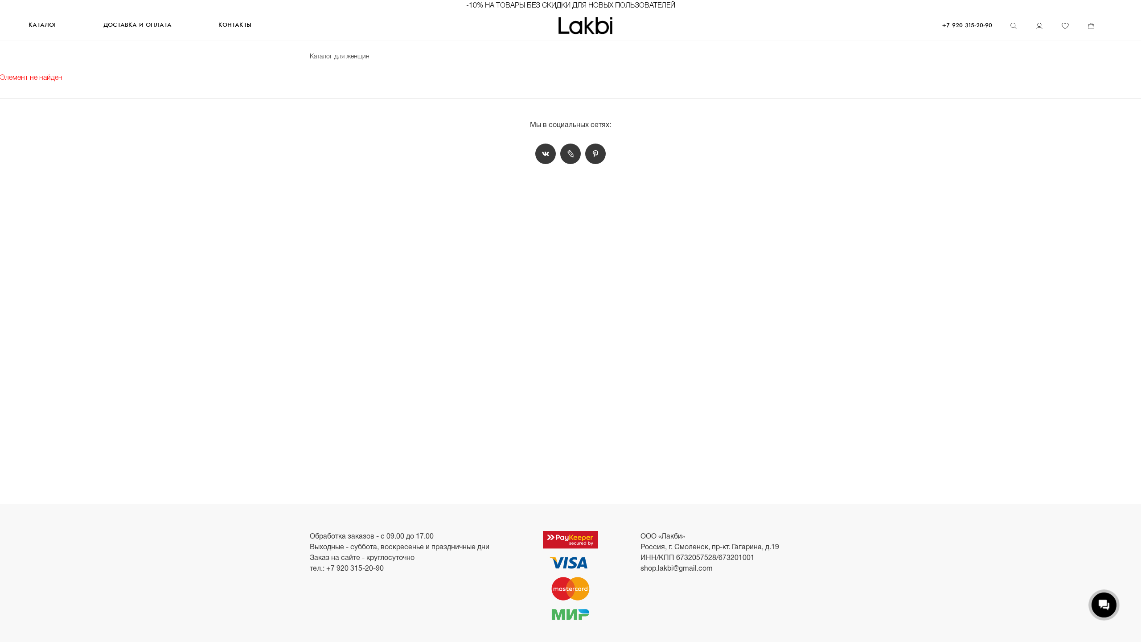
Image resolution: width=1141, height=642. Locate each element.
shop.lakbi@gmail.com (676, 568)
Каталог (42, 25)
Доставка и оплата (137, 25)
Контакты (234, 25)
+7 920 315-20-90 (967, 26)
